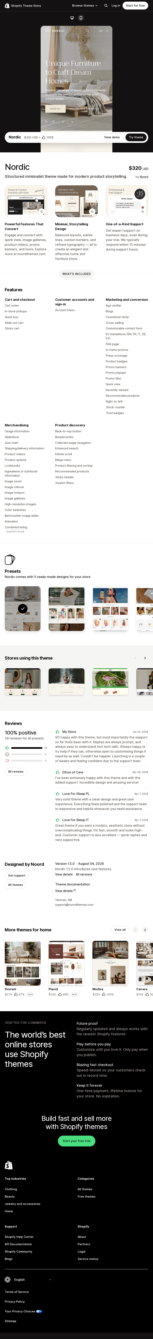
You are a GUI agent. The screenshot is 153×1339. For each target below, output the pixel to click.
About (82, 1236)
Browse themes (83, 5)
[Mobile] (81, 18)
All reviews (16, 771)
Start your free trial (76, 1141)
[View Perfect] (110, 608)
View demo (112, 137)
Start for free (135, 5)
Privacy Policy (15, 1301)
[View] (23, 682)
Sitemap (10, 1321)
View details (64, 874)
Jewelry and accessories (22, 1203)
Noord (144, 176)
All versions (84, 874)
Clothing (11, 1189)
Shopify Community (18, 1251)
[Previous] (135, 658)
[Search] (106, 5)
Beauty (10, 1196)
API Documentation (18, 1244)
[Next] (145, 658)
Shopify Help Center (19, 1236)
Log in (116, 5)
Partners (84, 1244)
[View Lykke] (66, 608)
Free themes (86, 1196)
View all (120, 929)
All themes (15, 884)
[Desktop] (72, 18)
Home (9, 1211)
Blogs (9, 1259)
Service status (88, 1259)
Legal (81, 1251)
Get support (16, 875)
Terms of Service (17, 1292)
